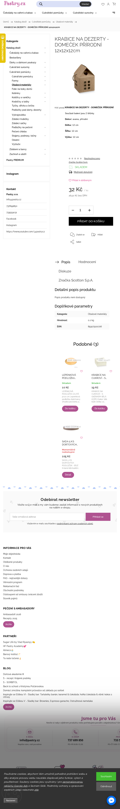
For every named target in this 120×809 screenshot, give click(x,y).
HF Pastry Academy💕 (14, 646)
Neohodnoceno (92, 158)
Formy (15, 80)
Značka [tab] (76, 280)
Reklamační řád (11, 586)
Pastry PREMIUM (15, 160)
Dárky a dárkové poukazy (23, 62)
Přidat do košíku (90, 221)
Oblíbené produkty (12, 562)
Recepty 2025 (10, 618)
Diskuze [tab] (65, 271)
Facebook (11, 219)
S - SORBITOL (10, 682)
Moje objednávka (11, 554)
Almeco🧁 (8, 650)
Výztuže (16, 144)
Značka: (78, 162)
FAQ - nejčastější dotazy (15, 578)
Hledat (85, 4)
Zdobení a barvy (18, 149)
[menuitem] (19, 13)
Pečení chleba (19, 131)
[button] (111, 800)
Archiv (8, 624)
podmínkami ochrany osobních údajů (75, 523)
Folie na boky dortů (22, 89)
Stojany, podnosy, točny (24, 135)
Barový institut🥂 (11, 654)
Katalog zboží (13, 48)
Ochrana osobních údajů (15, 570)
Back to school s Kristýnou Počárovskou (23, 686)
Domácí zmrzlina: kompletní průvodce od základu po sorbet (33, 690)
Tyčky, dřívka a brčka (23, 105)
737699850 (11, 206)
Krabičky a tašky (20, 101)
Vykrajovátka (19, 115)
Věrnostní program (12, 582)
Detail (68, 474)
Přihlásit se (98, 517)
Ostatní (15, 140)
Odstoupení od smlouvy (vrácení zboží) (23, 594)
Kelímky (16, 93)
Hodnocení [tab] (87, 262)
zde (36, 789)
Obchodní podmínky (13, 590)
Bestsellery (15, 57)
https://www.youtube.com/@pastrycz (25, 231)
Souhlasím (106, 776)
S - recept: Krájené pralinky (17, 678)
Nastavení (10, 800)
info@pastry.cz (13, 199)
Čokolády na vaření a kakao (24, 53)
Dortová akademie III (13, 674)
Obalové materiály (21, 85)
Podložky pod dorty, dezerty (26, 110)
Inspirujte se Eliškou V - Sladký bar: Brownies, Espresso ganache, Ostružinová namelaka (48, 701)
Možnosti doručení (83, 172)
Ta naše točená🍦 (12, 658)
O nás (6, 566)
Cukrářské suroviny (20, 67)
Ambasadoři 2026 (12, 614)
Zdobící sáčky (19, 123)
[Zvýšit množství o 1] (89, 210)
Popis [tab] (65, 262)
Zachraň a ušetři (18, 154)
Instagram (11, 225)
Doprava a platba (12, 574)
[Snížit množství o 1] (73, 210)
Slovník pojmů (10, 598)
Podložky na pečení (22, 127)
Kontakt (7, 558)
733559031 (11, 212)
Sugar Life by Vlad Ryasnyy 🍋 (19, 642)
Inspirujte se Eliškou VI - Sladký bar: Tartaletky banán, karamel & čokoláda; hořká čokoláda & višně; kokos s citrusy (57, 695)
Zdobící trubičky (20, 119)
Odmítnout (106, 786)
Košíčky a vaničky (21, 97)
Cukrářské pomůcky (20, 72)
